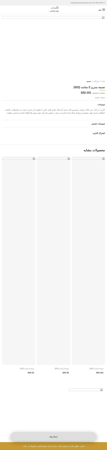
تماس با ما (99, 427)
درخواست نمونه (96, 420)
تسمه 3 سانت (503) (96, 369)
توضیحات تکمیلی (98, 124)
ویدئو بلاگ (76, 416)
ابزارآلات (96, 81)
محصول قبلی (9, 81)
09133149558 (25, 408)
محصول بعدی (3, 81)
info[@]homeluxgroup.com (24, 412)
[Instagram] (33, 420)
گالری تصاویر (98, 423)
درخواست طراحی (73, 420)
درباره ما (77, 427)
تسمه (89, 81)
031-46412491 (29, 404)
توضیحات (101, 104)
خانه (103, 81)
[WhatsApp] (89, 133)
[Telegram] (85, 133)
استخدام (77, 423)
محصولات (99, 416)
